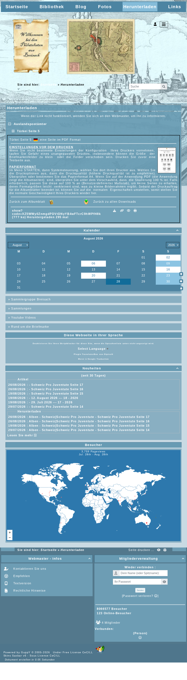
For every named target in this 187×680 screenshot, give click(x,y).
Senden (140, 590)
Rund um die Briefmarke (30, 326)
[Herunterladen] (115, 210)
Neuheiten (131, 368)
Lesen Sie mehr (20, 435)
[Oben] (181, 274)
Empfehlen (21, 576)
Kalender (131, 230)
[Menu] (164, 24)
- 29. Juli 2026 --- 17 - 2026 (50, 402)
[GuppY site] (100, 652)
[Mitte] (181, 281)
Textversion (21, 583)
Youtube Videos (23, 317)
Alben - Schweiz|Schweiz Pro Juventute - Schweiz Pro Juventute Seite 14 (89, 430)
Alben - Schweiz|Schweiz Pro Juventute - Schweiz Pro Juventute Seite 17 (89, 416)
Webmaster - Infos (59, 558)
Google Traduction (98, 359)
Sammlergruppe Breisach (31, 299)
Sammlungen (21, 308)
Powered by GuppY (17, 652)
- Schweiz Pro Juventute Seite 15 (56, 393)
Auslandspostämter (29, 124)
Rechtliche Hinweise (29, 590)
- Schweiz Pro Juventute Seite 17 (56, 384)
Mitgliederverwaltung (151, 558)
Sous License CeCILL (45, 655)
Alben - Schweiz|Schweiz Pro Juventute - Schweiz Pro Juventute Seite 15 (89, 425)
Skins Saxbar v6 (14, 655)
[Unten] (181, 288)
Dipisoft (108, 354)
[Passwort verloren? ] (140, 595)
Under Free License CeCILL (73, 652)
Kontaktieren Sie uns (29, 568)
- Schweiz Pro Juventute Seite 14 (56, 406)
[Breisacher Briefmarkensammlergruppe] (74, 47)
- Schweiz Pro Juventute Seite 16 (56, 389)
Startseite (49, 84)
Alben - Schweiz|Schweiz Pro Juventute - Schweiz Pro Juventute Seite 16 (89, 421)
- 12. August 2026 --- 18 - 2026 (53, 398)
